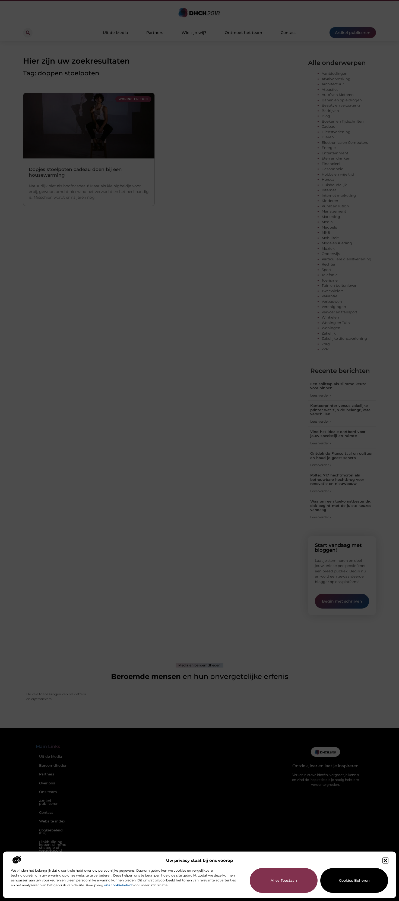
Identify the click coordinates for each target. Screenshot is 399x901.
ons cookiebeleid (118, 885)
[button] (385, 860)
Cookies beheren (354, 880)
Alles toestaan (284, 880)
